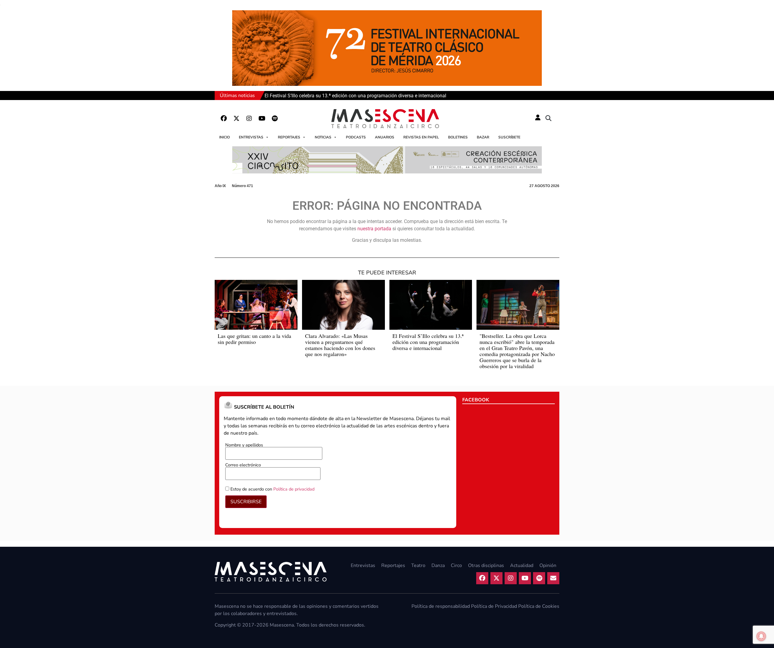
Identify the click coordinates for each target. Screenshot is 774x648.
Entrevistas (251, 137)
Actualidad (521, 565)
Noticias (323, 137)
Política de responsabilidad (440, 606)
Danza (438, 565)
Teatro (418, 565)
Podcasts (356, 137)
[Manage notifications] (761, 636)
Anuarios (384, 137)
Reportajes (289, 137)
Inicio (224, 137)
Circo (456, 565)
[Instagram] (249, 118)
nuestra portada (374, 229)
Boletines (458, 137)
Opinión (547, 565)
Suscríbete (509, 137)
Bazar (483, 137)
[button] (548, 118)
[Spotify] (274, 118)
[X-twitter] (236, 118)
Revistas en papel (421, 137)
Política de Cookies (538, 606)
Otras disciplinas (486, 565)
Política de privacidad (293, 489)
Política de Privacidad (494, 606)
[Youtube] (262, 118)
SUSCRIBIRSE (246, 501)
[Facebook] (224, 118)
